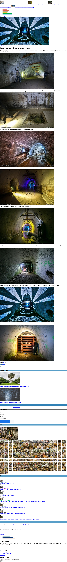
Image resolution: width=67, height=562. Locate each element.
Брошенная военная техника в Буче (7, 483)
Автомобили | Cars (3, 494)
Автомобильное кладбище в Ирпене (7, 495)
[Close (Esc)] (0, 560)
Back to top (2, 534)
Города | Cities (5, 8)
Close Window (2, 555)
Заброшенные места (6, 536)
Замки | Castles (5, 10)
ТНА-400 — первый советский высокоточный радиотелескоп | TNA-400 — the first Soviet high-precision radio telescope (22, 501)
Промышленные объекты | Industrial (9, 537)
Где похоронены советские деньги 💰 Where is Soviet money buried (12, 513)
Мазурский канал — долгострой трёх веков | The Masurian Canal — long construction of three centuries (19, 519)
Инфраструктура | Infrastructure (5, 488)
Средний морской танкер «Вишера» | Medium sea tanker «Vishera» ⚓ (21, 526)
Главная (1, 16)
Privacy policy (5, 552)
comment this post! (16, 407)
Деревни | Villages (6, 9)
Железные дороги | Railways (7, 13)
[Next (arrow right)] (1, 561)
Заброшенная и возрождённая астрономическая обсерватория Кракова (14, 386)
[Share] (1, 560)
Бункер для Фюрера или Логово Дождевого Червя (10, 402)
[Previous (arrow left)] (0, 561)
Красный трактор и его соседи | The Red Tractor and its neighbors (12, 507)
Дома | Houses (5, 11)
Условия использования (7, 553)
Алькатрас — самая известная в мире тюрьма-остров (20, 524)
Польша (3, 364)
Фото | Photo (5, 14)
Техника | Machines (3, 482)
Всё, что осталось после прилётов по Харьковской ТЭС (10, 489)
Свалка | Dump (3, 512)
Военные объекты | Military (7, 12)
